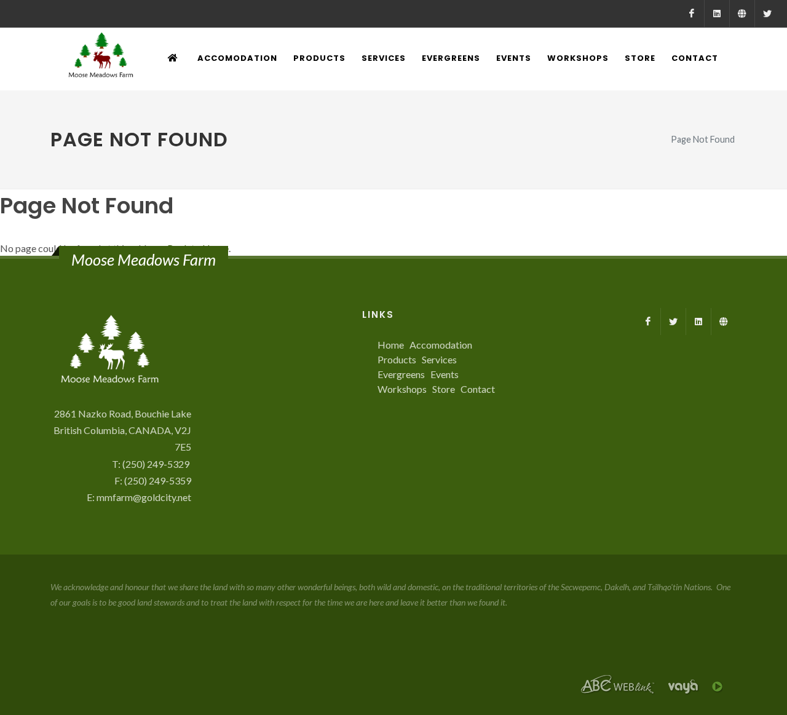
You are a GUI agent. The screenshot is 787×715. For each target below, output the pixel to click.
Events (444, 374)
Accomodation (440, 344)
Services (439, 359)
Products (397, 359)
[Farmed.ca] (742, 13)
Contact (478, 389)
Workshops (402, 389)
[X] (767, 13)
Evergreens (401, 374)
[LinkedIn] (717, 13)
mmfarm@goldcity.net (144, 497)
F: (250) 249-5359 (152, 480)
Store (443, 389)
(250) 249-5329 (156, 464)
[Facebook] (691, 13)
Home (391, 344)
